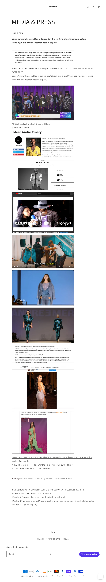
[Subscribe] (50, 554)
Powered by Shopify (41, 576)
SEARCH (40, 539)
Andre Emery (30, 576)
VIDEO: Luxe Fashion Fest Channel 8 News (31, 124)
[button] (5, 7)
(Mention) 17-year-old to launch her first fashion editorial (38, 497)
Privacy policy (67, 576)
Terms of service (79, 576)
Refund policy (55, 576)
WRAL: (42, 464)
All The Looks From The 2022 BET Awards (31, 468)
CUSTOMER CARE (53, 539)
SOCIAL (66, 539)
